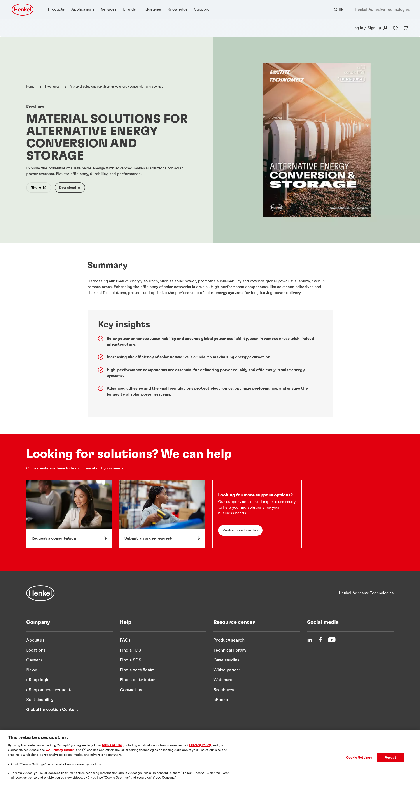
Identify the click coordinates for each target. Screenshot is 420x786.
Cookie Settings (359, 757)
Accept (390, 757)
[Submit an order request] (162, 514)
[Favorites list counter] (395, 28)
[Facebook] (320, 639)
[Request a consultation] (69, 514)
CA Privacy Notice (60, 750)
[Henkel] (40, 593)
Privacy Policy (200, 745)
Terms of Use (112, 745)
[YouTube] (332, 639)
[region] (210, 758)
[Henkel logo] (23, 10)
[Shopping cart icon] (405, 28)
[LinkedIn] (309, 639)
